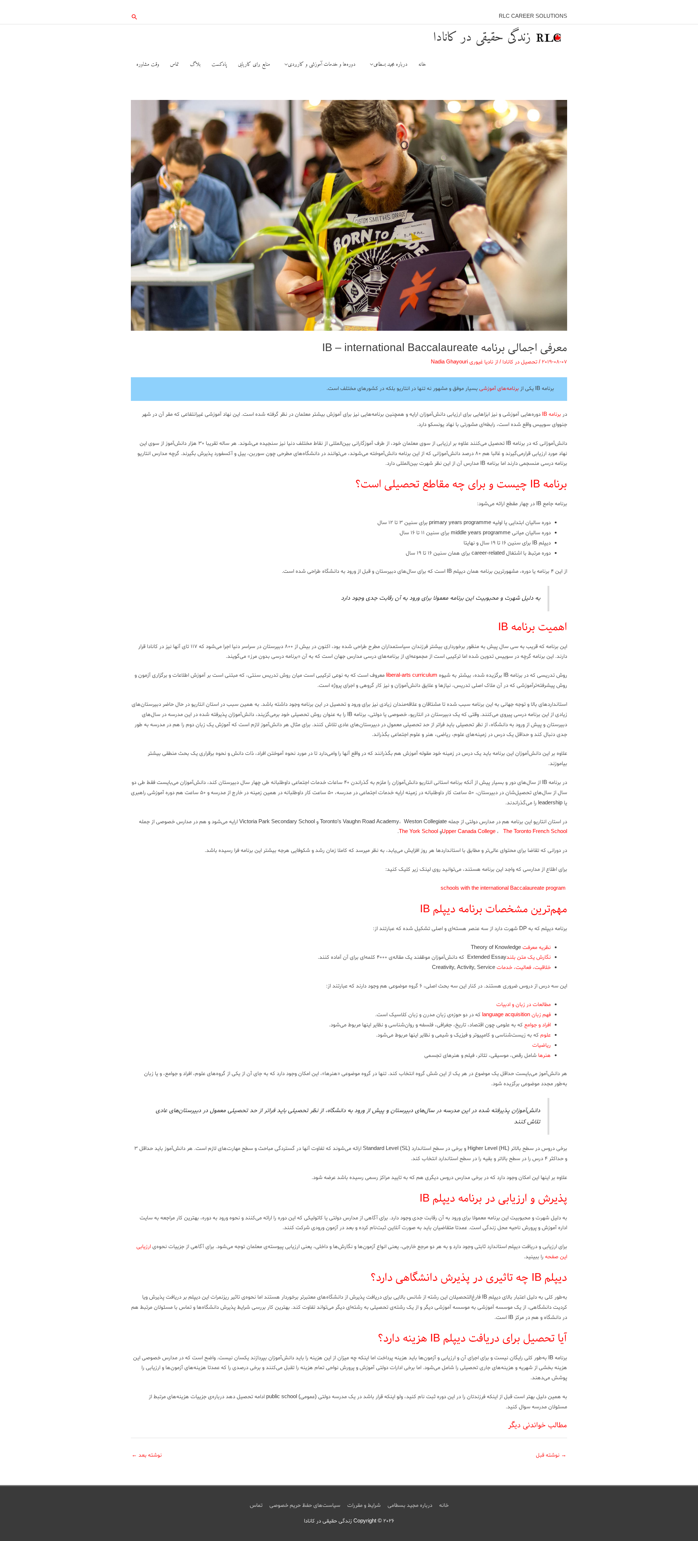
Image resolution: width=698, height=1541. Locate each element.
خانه (444, 1505)
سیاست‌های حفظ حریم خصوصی (304, 1505)
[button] (134, 16)
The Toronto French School (535, 832)
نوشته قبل (551, 1455)
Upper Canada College (469, 832)
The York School (418, 832)
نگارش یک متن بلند (528, 957)
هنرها (544, 1055)
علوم (545, 1035)
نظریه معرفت (536, 947)
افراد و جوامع (537, 1025)
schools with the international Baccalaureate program (503, 888)
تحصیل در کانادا (519, 362)
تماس (256, 1505)
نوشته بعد (147, 1455)
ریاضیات (541, 1045)
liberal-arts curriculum (411, 675)
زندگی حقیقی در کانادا (482, 38)
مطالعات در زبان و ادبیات (523, 1005)
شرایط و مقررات (364, 1505)
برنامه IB (551, 414)
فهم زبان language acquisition (516, 1015)
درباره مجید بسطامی (410, 1505)
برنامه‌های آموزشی (499, 389)
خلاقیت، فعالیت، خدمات (524, 967)
